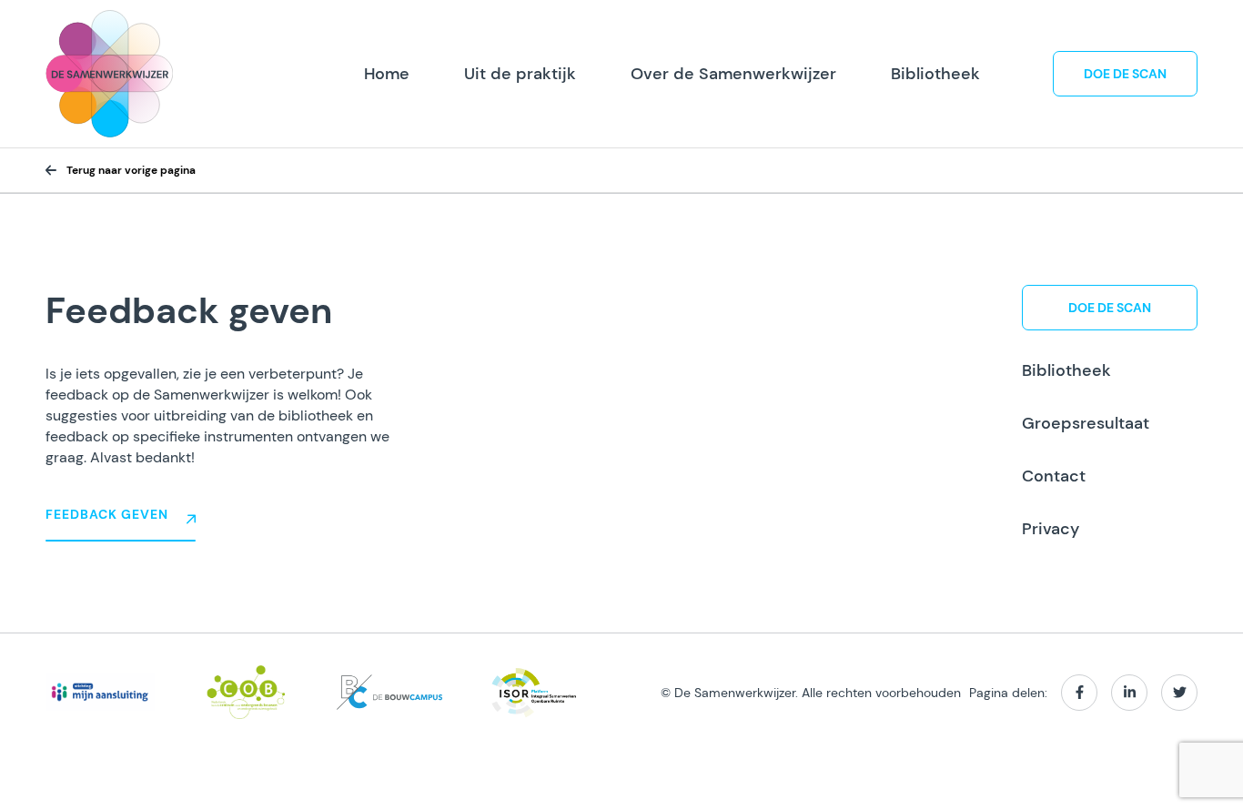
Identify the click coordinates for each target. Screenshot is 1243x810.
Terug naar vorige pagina (131, 170)
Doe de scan (1125, 74)
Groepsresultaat (1085, 423)
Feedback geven (106, 514)
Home (386, 74)
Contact (1054, 476)
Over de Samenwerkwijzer (733, 74)
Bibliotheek (935, 74)
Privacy (1050, 529)
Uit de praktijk (520, 74)
